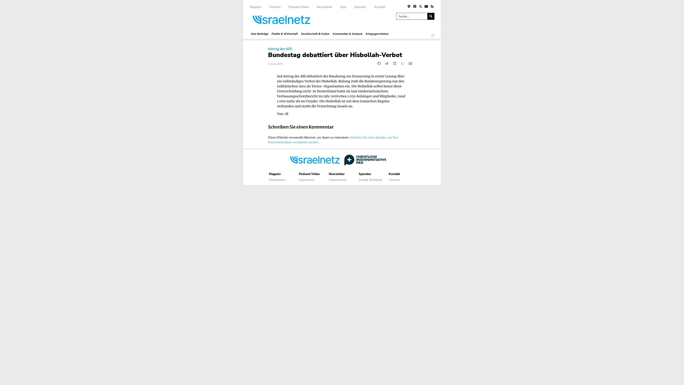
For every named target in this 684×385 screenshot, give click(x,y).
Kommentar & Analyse (347, 34)
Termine (275, 7)
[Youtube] (426, 6)
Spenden (360, 7)
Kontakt (379, 7)
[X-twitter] (420, 6)
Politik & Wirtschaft (285, 34)
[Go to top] (433, 37)
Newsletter (325, 7)
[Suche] (430, 16)
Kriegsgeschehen (377, 34)
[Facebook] (415, 6)
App (343, 7)
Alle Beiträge (259, 34)
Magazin (255, 7)
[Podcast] (409, 6)
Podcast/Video (298, 7)
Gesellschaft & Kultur (315, 34)
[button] (379, 64)
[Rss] (432, 6)
